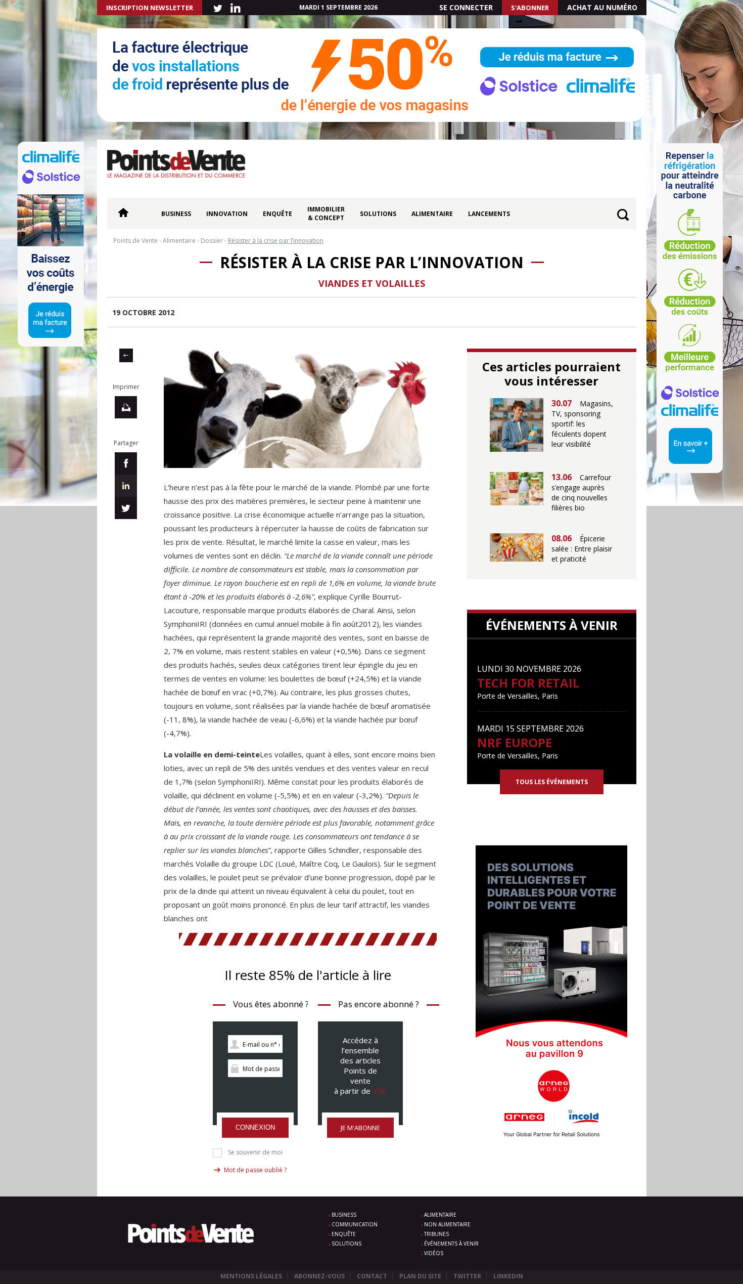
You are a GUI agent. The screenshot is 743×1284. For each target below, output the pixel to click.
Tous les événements (552, 782)
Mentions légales (251, 1276)
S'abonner (530, 7)
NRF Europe (514, 742)
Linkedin (508, 1276)
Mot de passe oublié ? (255, 1170)
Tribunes (436, 1233)
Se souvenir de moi (255, 1152)
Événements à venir (451, 1243)
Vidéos (433, 1253)
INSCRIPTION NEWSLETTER (149, 7)
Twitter (467, 1276)
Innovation (227, 213)
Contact (372, 1276)
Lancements (489, 213)
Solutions (378, 213)
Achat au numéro (602, 7)
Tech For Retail (528, 682)
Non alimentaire (447, 1224)
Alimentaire (432, 213)
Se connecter (466, 7)
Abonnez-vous (319, 1276)
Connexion (255, 1127)
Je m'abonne (360, 1127)
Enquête (277, 213)
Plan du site (420, 1276)
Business (176, 213)
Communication (355, 1224)
